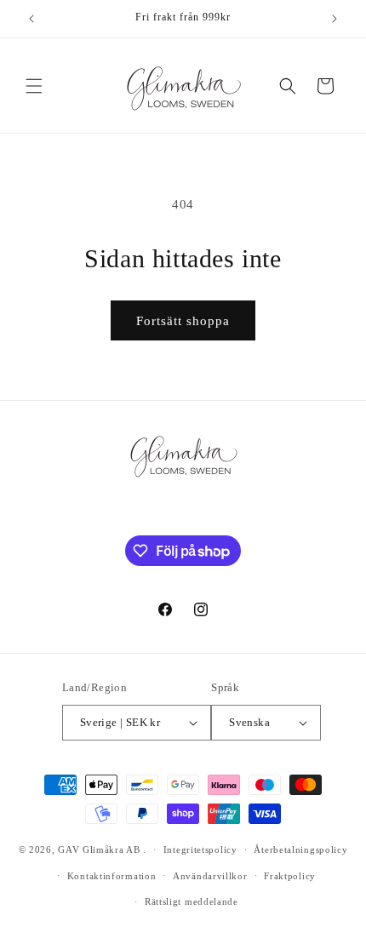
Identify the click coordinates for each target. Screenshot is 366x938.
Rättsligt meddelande (191, 901)
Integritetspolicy (200, 849)
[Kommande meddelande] (334, 18)
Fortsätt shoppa (183, 321)
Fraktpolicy (290, 876)
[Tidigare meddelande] (31, 18)
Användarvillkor (210, 876)
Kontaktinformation (112, 876)
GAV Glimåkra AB (99, 849)
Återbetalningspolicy (300, 849)
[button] (34, 86)
